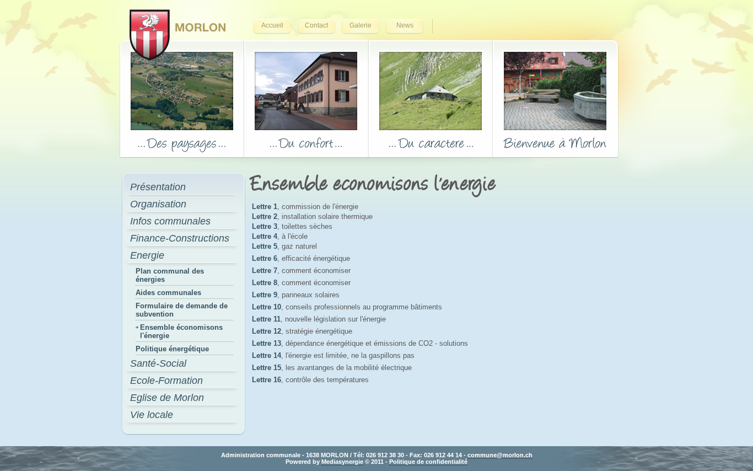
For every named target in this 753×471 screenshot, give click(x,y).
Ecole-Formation (166, 380)
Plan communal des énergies (170, 275)
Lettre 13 (266, 343)
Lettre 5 (264, 246)
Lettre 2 (264, 216)
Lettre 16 (266, 380)
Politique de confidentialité (428, 461)
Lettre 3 (264, 226)
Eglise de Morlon (167, 397)
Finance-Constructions (179, 238)
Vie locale (151, 414)
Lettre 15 (266, 367)
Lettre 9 (264, 295)
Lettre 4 (264, 236)
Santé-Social (158, 363)
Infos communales (170, 221)
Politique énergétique (172, 349)
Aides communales (168, 292)
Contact (316, 25)
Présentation (158, 186)
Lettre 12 (266, 331)
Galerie (360, 25)
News (404, 25)
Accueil (272, 25)
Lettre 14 (266, 355)
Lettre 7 (264, 270)
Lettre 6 (264, 258)
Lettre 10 (266, 307)
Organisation (158, 204)
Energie (147, 255)
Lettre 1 (264, 206)
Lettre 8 (264, 283)
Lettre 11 (266, 319)
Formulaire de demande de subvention (182, 310)
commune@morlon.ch (500, 455)
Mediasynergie (342, 461)
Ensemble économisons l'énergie (181, 331)
